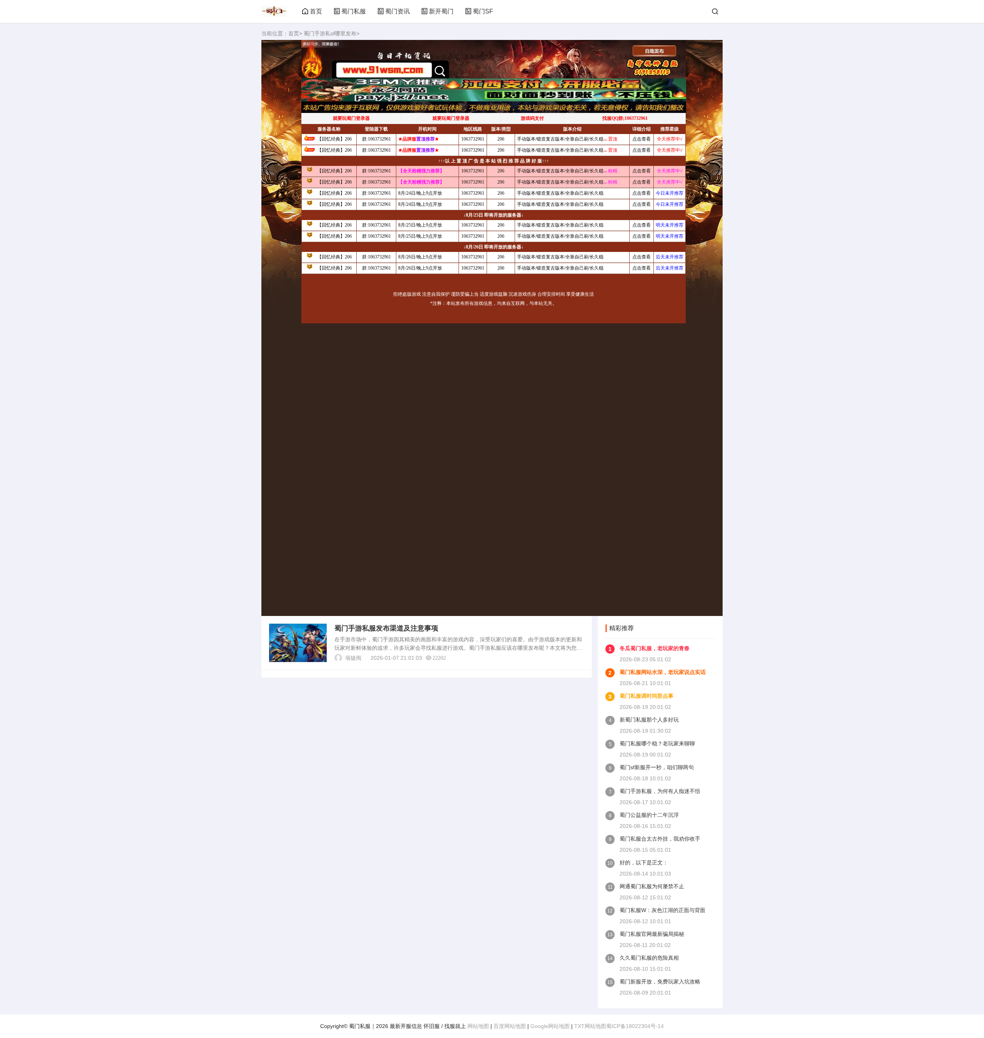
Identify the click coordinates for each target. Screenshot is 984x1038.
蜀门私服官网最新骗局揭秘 (652, 934)
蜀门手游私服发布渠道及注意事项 (386, 628)
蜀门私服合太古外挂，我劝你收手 (660, 839)
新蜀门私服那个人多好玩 (649, 720)
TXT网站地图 (590, 1026)
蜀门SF (483, 11)
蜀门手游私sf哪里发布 (330, 33)
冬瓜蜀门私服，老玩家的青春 (655, 648)
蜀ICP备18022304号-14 (635, 1026)
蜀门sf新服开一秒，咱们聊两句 (657, 767)
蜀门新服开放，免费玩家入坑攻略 (660, 981)
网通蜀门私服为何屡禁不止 (652, 886)
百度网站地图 (510, 1026)
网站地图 (478, 1026)
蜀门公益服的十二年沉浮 (649, 815)
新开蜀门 (441, 11)
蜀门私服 (353, 11)
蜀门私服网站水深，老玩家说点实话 (663, 672)
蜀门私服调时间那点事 (646, 696)
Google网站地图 (550, 1026)
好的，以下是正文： (644, 862)
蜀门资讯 (397, 11)
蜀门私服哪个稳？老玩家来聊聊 (657, 743)
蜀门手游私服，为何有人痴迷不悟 (660, 791)
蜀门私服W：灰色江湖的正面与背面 (662, 910)
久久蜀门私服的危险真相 (649, 958)
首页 (316, 11)
